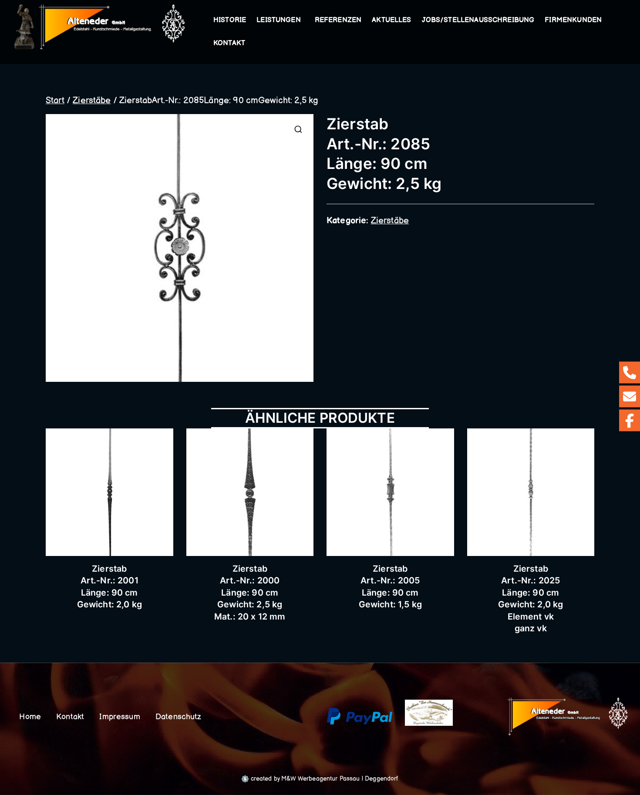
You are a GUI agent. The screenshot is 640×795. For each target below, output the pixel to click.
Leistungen (278, 20)
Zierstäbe (92, 100)
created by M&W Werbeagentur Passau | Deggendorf (323, 778)
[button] (302, 20)
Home (30, 716)
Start (55, 100)
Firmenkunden (573, 20)
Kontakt (229, 43)
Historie (229, 20)
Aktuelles (391, 20)
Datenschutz (178, 716)
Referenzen (338, 20)
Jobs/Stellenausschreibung (478, 20)
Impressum (119, 716)
